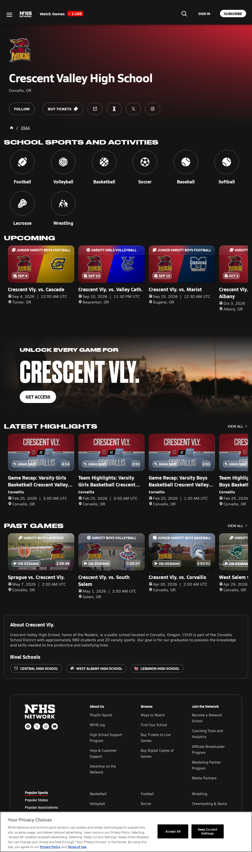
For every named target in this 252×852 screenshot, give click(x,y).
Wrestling (199, 793)
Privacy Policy (50, 846)
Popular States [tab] (36, 800)
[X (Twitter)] (37, 726)
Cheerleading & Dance (209, 803)
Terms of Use (77, 846)
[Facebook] (28, 726)
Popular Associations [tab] (41, 807)
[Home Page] (11, 128)
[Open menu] (9, 14)
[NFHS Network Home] (26, 14)
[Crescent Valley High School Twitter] (133, 109)
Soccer (146, 803)
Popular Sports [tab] (36, 792)
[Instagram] (46, 726)
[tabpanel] (158, 803)
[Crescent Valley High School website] (95, 109)
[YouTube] (54, 726)
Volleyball (97, 803)
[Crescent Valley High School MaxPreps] (114, 109)
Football (147, 793)
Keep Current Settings (208, 831)
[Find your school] (184, 13)
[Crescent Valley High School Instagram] (152, 109)
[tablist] (49, 800)
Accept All (173, 831)
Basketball (98, 793)
